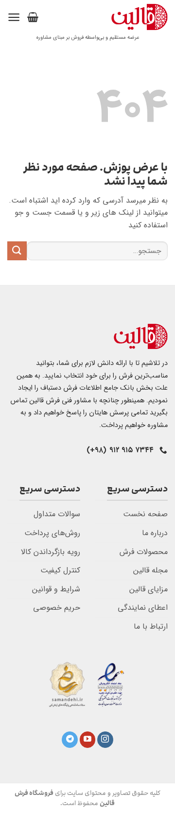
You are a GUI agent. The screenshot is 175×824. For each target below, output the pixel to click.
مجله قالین (150, 570)
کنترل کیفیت (60, 570)
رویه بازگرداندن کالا (50, 552)
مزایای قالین (148, 589)
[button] (32, 17)
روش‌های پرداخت (52, 533)
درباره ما (155, 533)
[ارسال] (17, 250)
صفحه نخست (145, 514)
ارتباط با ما (151, 626)
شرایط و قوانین (56, 589)
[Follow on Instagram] (105, 739)
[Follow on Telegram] (70, 739)
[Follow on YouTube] (88, 739)
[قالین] (110, 17)
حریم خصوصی (56, 608)
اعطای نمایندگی (143, 608)
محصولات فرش (144, 552)
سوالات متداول (57, 514)
